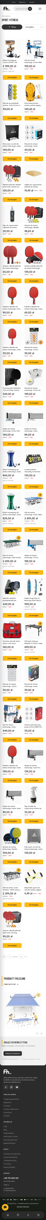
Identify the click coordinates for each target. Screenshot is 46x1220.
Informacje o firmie (11, 1136)
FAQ (5, 1126)
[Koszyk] (38, 1215)
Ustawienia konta (10, 1160)
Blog (5, 1130)
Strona (15, 957)
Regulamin (22, 2)
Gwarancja (8, 1112)
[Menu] (40, 8)
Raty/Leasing (9, 1133)
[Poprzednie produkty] (9, 957)
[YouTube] (17, 1087)
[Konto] (28, 1215)
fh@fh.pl (6, 1185)
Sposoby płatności (10, 1140)
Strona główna (6, 16)
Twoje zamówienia (10, 1157)
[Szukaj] (30, 9)
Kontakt (31, 2)
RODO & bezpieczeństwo (11, 1059)
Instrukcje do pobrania (12, 1154)
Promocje (7, 1164)
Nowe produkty (9, 1167)
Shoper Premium (23, 1207)
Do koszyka (12, 77)
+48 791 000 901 (11, 1178)
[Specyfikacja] (40, 495)
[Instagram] (11, 1087)
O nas (13, 2)
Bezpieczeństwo (10, 1143)
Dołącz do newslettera (12, 1053)
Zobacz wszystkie (10, 984)
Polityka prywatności (11, 1099)
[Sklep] (18, 1215)
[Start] (8, 1215)
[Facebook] (6, 1087)
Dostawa (7, 1106)
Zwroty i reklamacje (11, 1109)
